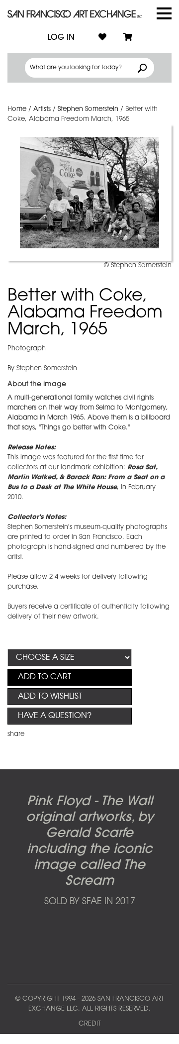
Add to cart (44, 677)
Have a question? (54, 716)
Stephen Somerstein (88, 109)
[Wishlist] (102, 38)
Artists (42, 109)
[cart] (127, 38)
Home (16, 109)
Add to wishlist (50, 697)
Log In (61, 38)
